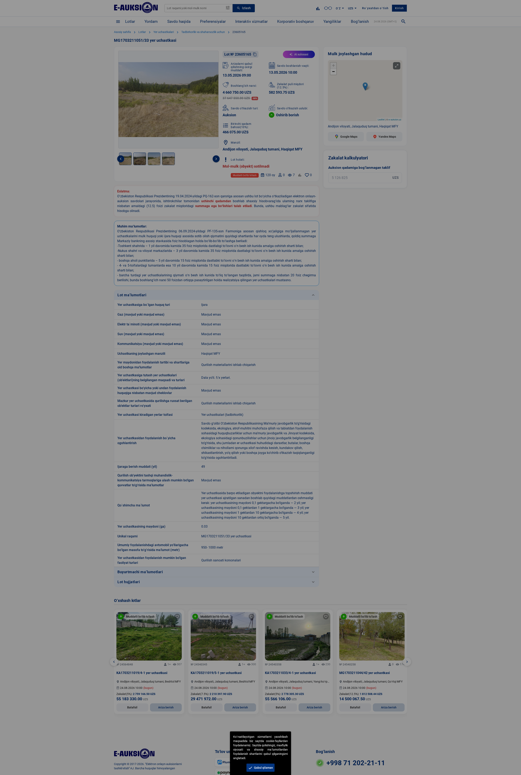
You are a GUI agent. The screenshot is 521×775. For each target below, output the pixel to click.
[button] (260, 768)
